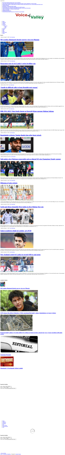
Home (3, 21)
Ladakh (3, 23)
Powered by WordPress (7, 454)
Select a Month (2, 386)
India (3, 30)
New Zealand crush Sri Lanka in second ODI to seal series (20, 255)
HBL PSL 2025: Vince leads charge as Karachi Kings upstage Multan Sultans (27, 111)
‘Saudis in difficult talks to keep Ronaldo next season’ (19, 87)
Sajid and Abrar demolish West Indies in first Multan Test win (21, 207)
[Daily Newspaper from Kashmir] (30, 19)
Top (3, 427)
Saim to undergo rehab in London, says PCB (15, 231)
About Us (4, 421)
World (3, 31)
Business (3, 28)
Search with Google (3, 388)
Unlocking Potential (5, 5)
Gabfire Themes (18, 454)
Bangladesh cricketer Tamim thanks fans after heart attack (20, 135)
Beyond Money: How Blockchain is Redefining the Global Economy (13, 7)
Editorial (5, 25)
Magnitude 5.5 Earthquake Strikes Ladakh (9, 6)
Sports (3, 29)
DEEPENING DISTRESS (6, 10)
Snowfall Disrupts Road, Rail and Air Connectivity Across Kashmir (13, 11)
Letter (5, 27)
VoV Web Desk (12, 37)
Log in (1, 454)
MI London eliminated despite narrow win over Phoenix (11, 2)
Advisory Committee (5, 9)
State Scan (4, 22)
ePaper (3, 33)
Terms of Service (5, 426)
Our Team (4, 423)
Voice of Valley (3, 453)
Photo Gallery (4, 32)
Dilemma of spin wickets (8, 183)
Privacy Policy (4, 425)
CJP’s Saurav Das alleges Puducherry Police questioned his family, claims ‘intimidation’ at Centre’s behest (19, 3)
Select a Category (3, 387)
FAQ (3, 424)
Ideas (5, 26)
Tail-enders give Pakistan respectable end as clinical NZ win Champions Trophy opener (30, 159)
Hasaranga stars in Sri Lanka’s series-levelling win (17, 63)
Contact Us (4, 422)
